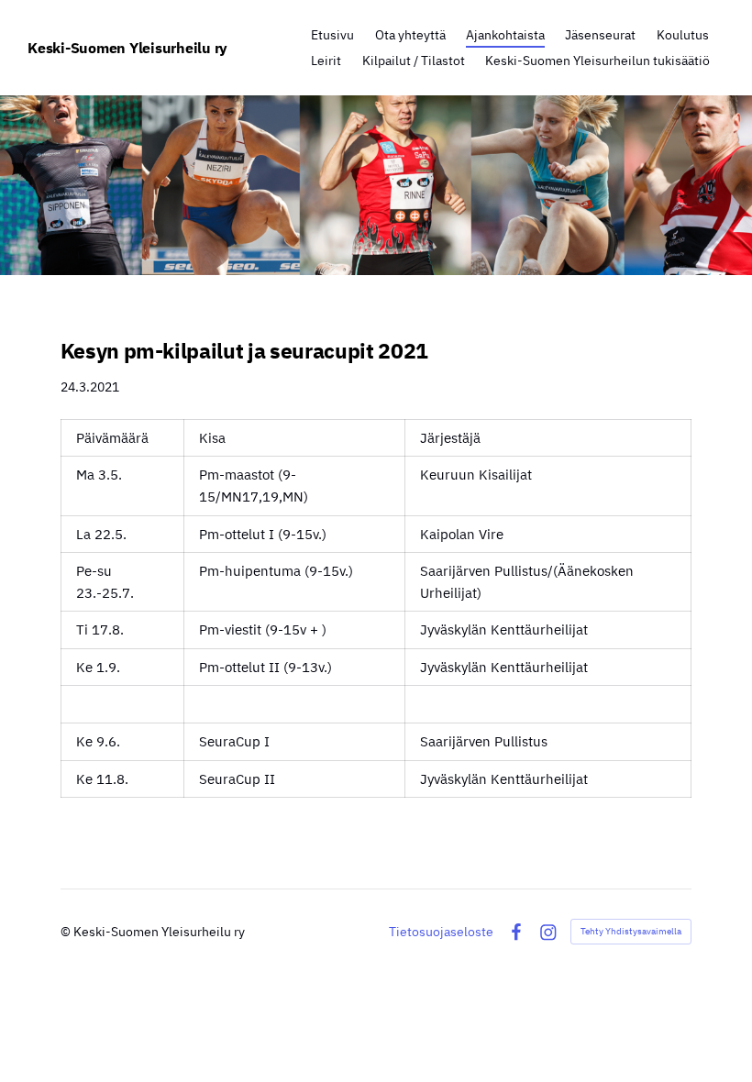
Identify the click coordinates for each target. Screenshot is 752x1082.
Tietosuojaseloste (441, 931)
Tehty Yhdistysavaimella (631, 931)
